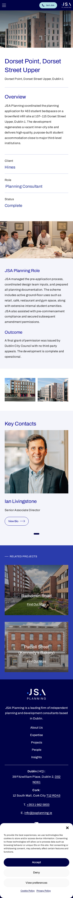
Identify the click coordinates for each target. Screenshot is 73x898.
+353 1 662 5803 (38, 804)
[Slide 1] (36, 534)
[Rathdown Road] (36, 590)
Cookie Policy (28, 890)
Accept (36, 862)
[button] (67, 828)
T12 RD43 (53, 795)
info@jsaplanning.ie (38, 812)
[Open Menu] (4, 5)
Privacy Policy (43, 890)
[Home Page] (66, 5)
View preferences (36, 882)
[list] (36, 479)
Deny (36, 872)
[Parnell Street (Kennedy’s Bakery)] (36, 647)
